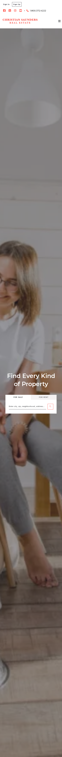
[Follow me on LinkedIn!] (9, 10)
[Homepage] (20, 21)
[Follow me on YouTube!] (20, 10)
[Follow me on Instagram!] (15, 10)
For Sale (18, 397)
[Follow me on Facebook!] (4, 10)
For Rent (43, 397)
